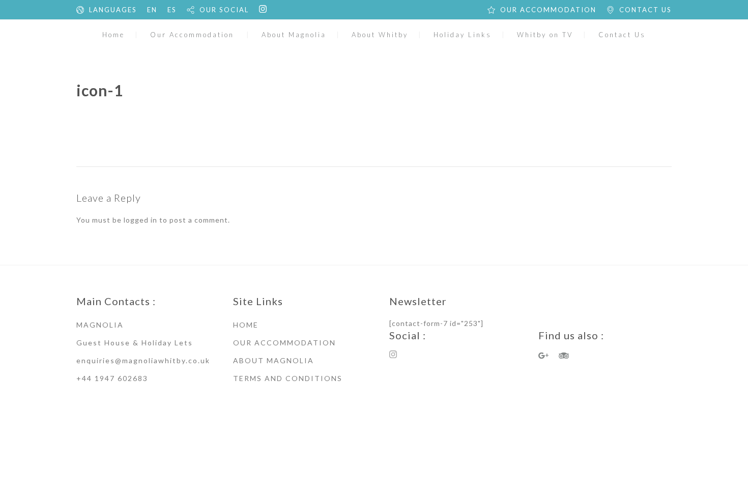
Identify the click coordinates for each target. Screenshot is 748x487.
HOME (245, 324)
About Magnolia (294, 35)
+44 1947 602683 (112, 378)
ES (172, 10)
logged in (140, 219)
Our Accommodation (192, 35)
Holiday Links (463, 35)
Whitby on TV (545, 35)
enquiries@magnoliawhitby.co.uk (143, 360)
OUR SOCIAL (224, 10)
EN (152, 10)
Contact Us (622, 35)
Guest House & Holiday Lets (134, 342)
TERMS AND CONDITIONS (287, 378)
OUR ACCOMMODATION (548, 10)
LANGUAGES (113, 10)
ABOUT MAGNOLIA (273, 360)
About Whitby (380, 35)
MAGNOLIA (100, 324)
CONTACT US (645, 10)
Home (113, 35)
